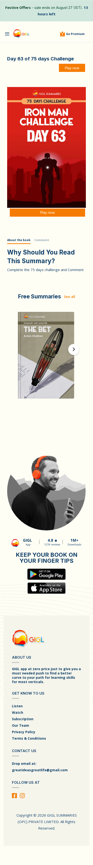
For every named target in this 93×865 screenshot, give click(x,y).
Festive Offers (18, 7)
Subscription (22, 719)
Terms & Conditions (29, 738)
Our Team (20, 725)
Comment (41, 240)
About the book (19, 240)
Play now (72, 68)
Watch (17, 712)
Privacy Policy (23, 732)
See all (69, 296)
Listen (17, 706)
